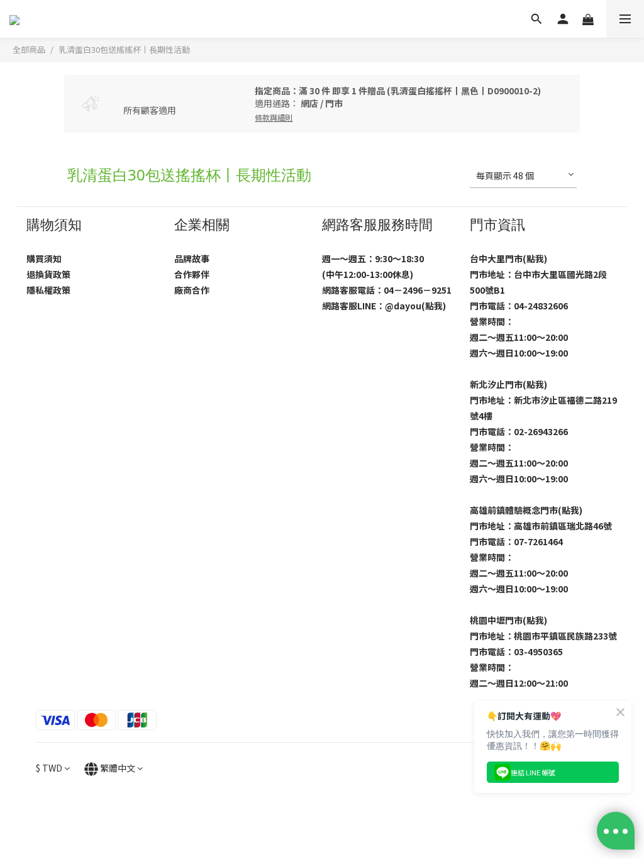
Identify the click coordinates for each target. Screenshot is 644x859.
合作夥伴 (191, 274)
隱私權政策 (48, 290)
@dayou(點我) (415, 305)
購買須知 (44, 258)
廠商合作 (191, 290)
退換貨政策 (48, 274)
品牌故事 (191, 258)
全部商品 (29, 49)
